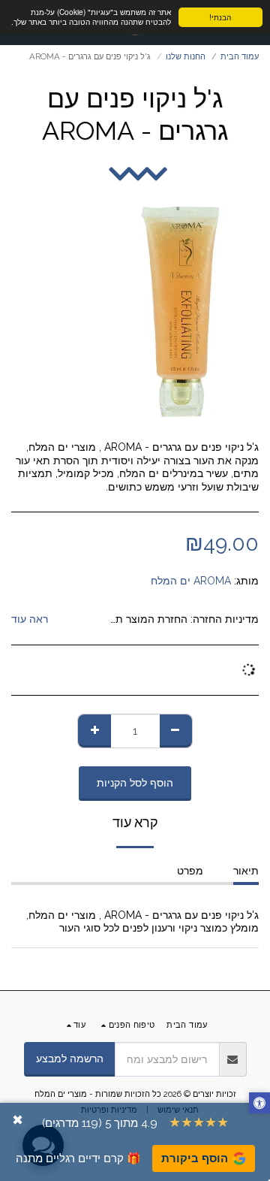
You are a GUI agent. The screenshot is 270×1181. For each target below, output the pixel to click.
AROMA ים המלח (191, 581)
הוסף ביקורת (194, 1158)
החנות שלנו (186, 56)
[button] (259, 1104)
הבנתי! (220, 17)
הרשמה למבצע (70, 1059)
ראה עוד (29, 619)
